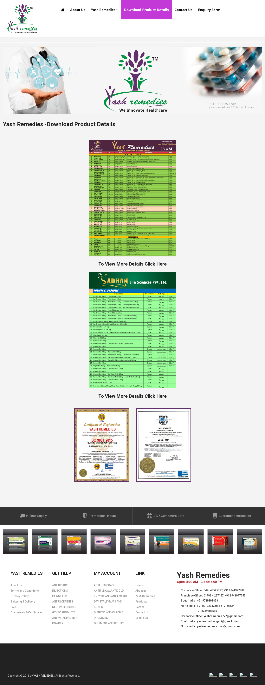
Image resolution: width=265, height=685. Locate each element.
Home (139, 585)
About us (140, 590)
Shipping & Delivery (23, 601)
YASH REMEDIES (43, 675)
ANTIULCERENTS (62, 601)
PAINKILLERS (60, 596)
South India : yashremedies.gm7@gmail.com (210, 621)
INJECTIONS (60, 590)
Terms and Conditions (25, 590)
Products (141, 601)
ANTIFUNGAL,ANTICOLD (109, 590)
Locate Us (141, 617)
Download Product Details (146, 9)
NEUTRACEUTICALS (64, 607)
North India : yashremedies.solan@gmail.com (210, 626)
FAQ (13, 607)
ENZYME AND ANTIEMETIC (110, 596)
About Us (77, 10)
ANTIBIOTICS (60, 585)
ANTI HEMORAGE (104, 585)
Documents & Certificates (27, 612)
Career (139, 607)
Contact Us (183, 10)
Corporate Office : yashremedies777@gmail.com (212, 616)
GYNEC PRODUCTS (63, 612)
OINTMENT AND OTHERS (109, 623)
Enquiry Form (209, 10)
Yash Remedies (103, 10)
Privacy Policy (20, 596)
